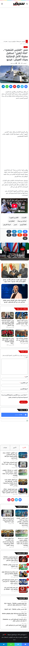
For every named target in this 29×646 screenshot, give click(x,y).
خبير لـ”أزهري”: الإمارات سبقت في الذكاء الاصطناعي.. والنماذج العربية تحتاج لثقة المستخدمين (10, 455)
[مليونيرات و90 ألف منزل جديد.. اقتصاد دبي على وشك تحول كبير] (21, 333)
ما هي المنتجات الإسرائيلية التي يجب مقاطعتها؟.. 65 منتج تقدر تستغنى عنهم (10, 581)
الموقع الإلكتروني (24, 388)
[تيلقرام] (3, 86)
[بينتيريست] (14, 86)
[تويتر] (22, 86)
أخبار (21, 43)
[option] (14, 251)
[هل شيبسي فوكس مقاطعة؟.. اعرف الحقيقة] (23, 567)
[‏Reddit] (19, 235)
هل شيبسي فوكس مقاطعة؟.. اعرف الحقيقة (10, 566)
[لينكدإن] (18, 86)
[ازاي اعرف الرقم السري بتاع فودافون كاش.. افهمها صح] (23, 590)
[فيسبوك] (26, 86)
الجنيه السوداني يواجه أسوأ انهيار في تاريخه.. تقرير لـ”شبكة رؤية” (9, 464)
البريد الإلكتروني (24, 382)
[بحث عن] (27, 4)
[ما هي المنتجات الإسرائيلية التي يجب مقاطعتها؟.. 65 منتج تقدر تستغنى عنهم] (23, 582)
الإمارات (23, 217)
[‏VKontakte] (14, 235)
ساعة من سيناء (22, 221)
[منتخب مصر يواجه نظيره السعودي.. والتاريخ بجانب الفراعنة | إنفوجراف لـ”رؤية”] (7, 333)
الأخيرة (24, 447)
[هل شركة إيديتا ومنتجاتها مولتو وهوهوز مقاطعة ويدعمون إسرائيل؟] (23, 574)
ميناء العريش (6, 224)
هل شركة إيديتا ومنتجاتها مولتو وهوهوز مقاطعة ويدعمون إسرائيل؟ (10, 573)
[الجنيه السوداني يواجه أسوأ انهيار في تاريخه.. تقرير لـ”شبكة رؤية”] (22, 465)
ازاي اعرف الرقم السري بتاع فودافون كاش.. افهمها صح (11, 588)
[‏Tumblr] (9, 231)
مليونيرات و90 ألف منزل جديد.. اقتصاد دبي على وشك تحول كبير (22, 340)
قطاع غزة (11, 221)
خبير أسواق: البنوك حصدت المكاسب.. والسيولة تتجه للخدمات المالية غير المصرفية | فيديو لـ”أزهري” (10, 482)
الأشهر (14, 447)
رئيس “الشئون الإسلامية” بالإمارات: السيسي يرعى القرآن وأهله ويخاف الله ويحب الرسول (7, 323)
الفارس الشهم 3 (13, 217)
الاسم (26, 376)
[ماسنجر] (10, 86)
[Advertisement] (14, 23)
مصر (15, 224)
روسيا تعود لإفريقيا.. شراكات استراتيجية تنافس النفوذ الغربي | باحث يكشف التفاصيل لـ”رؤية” (9, 491)
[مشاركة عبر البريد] (9, 235)
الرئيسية (25, 43)
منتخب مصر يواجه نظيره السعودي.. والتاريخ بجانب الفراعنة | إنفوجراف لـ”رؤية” (8, 340)
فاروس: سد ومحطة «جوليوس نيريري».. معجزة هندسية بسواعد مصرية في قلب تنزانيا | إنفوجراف (9, 472)
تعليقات (5, 447)
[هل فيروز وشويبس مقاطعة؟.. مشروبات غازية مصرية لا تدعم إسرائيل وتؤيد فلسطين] (23, 559)
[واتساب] (7, 86)
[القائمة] (2, 4)
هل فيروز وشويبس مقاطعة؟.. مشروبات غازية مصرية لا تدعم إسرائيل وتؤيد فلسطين (10, 558)
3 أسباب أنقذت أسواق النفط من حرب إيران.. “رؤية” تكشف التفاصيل (22, 322)
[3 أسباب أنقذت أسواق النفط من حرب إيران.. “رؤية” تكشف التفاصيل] (21, 315)
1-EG (14, 639)
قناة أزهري (23, 224)
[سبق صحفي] (18, 3)
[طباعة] (25, 238)
